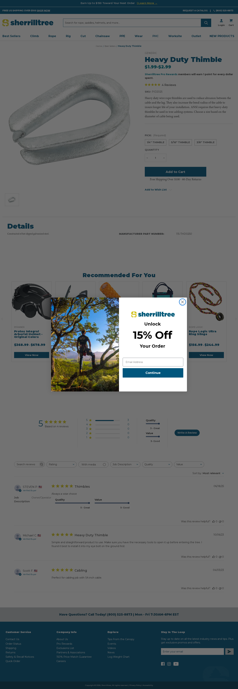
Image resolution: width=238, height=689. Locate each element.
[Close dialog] (182, 302)
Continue (153, 373)
